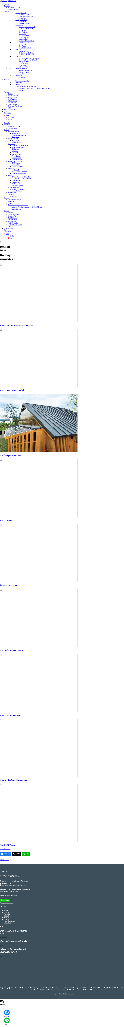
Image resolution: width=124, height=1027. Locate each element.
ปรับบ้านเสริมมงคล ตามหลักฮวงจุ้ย (13, 941)
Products (6, 11)
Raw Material (20, 74)
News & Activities (9, 109)
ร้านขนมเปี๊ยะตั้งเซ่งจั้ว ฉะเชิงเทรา (13, 780)
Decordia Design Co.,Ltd (66, 994)
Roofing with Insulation (26, 55)
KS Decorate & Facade (23, 42)
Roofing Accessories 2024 (27, 27)
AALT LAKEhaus (7, 845)
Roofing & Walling (21, 13)
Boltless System (24, 14)
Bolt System (23, 18)
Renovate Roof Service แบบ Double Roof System (34, 88)
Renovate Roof (12, 97)
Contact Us (7, 113)
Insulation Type (24, 51)
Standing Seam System (26, 16)
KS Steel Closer (24, 35)
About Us (7, 6)
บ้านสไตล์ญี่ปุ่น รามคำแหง (10, 456)
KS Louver (22, 34)
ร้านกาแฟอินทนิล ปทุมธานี (10, 715)
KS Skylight (23, 30)
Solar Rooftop (23, 63)
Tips (5, 111)
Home (6, 910)
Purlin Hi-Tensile (24, 72)
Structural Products (21, 69)
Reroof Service (24, 90)
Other (9, 108)
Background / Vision (14, 7)
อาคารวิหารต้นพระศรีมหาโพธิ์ (12, 390)
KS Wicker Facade (25, 48)
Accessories (19, 25)
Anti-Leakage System (26, 28)
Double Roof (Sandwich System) (25, 66)
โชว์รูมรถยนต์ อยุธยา (8, 586)
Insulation (19, 49)
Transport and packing (22, 81)
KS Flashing (23, 32)
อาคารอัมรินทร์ (6, 520)
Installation (19, 82)
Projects (6, 92)
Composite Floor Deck (26, 70)
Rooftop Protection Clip (26, 41)
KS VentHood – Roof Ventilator (29, 60)
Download (19, 75)
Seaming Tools (23, 39)
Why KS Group (13, 9)
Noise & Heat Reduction (26, 53)
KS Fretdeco (23, 46)
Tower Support (24, 37)
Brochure (22, 77)
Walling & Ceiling (21, 20)
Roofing (10, 94)
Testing (18, 84)
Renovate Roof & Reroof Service (26, 86)
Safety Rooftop (24, 62)
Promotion (7, 4)
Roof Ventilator (12, 99)
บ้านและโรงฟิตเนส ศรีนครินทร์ (12, 650)
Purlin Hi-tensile (13, 104)
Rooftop (18, 56)
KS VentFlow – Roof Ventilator (29, 58)
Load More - (5, 849)
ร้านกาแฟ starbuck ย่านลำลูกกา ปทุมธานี (16, 326)
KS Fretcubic (23, 44)
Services (6, 79)
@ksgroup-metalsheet (6, 903)
